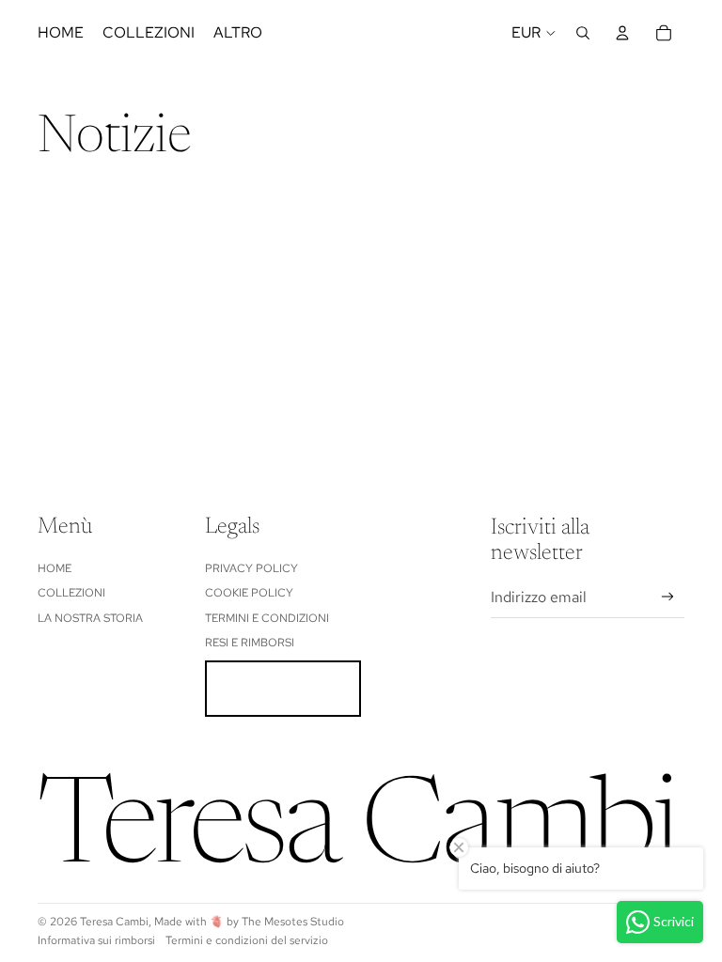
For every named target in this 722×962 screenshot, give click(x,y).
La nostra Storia (90, 618)
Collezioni (71, 592)
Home (54, 568)
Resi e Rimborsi (249, 642)
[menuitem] (237, 33)
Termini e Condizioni (267, 618)
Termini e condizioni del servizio (246, 940)
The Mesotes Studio (293, 921)
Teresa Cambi (114, 921)
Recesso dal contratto (283, 688)
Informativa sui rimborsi (96, 940)
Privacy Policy (251, 568)
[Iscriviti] (667, 597)
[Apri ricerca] (583, 33)
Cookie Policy (249, 592)
